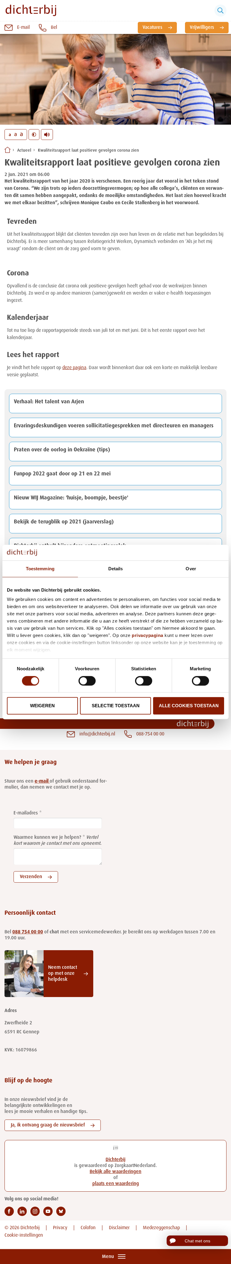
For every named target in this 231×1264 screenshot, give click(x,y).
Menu (108, 1256)
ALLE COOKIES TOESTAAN (189, 705)
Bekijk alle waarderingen (115, 1171)
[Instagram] (35, 1211)
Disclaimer (119, 1228)
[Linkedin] (22, 1211)
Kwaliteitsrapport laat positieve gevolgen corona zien (88, 150)
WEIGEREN (42, 705)
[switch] (87, 681)
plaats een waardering (115, 1183)
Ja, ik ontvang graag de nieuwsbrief (48, 1125)
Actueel (24, 150)
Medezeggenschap (161, 1228)
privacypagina (147, 635)
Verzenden (31, 876)
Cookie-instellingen (24, 1235)
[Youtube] (48, 1211)
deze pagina (74, 367)
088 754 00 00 (27, 932)
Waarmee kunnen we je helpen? (47, 837)
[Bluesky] (61, 1211)
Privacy (60, 1228)
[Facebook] (9, 1211)
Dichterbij (115, 1159)
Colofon (88, 1228)
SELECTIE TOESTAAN (116, 705)
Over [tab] (191, 568)
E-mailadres (26, 813)
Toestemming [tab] (40, 568)
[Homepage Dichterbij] (31, 11)
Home (8, 150)
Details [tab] (115, 568)
